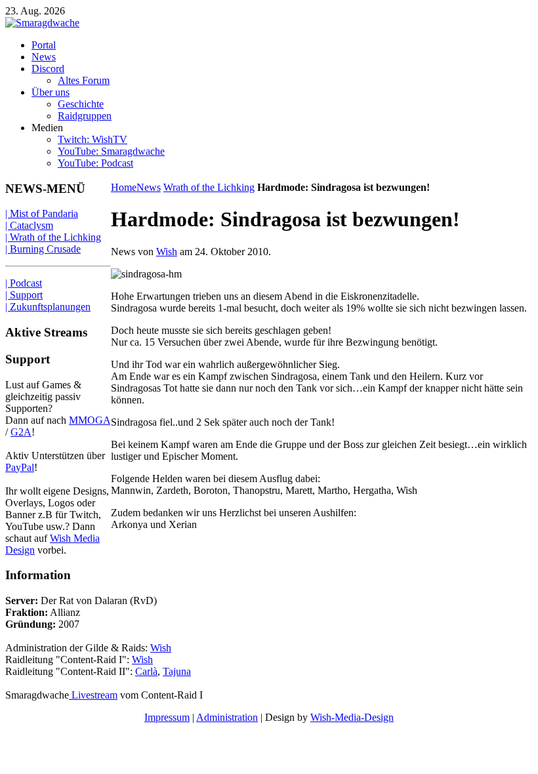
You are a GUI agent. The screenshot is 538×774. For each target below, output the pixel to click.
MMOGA (89, 420)
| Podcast (23, 283)
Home (123, 187)
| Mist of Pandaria (41, 213)
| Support (24, 294)
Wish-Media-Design (352, 717)
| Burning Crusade (43, 249)
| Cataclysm (29, 225)
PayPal (19, 467)
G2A (20, 432)
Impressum (167, 717)
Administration (227, 717)
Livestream (93, 695)
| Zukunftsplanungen (48, 306)
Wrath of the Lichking (209, 187)
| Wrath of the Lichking (53, 237)
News (148, 187)
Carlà (146, 671)
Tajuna (177, 671)
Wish (166, 251)
